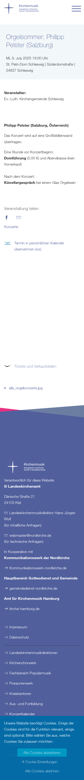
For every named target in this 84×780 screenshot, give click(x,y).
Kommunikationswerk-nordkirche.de (37, 568)
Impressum (18, 627)
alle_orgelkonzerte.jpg (26, 388)
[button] (76, 8)
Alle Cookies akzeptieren (42, 752)
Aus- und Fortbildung (26, 703)
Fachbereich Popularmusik (30, 673)
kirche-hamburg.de (24, 608)
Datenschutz (19, 637)
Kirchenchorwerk (22, 662)
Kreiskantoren (20, 693)
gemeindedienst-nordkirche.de (33, 588)
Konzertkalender (22, 714)
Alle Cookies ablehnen (42, 771)
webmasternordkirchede (30, 535)
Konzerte (11, 226)
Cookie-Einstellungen (41, 761)
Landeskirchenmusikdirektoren (33, 652)
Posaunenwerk (21, 683)
